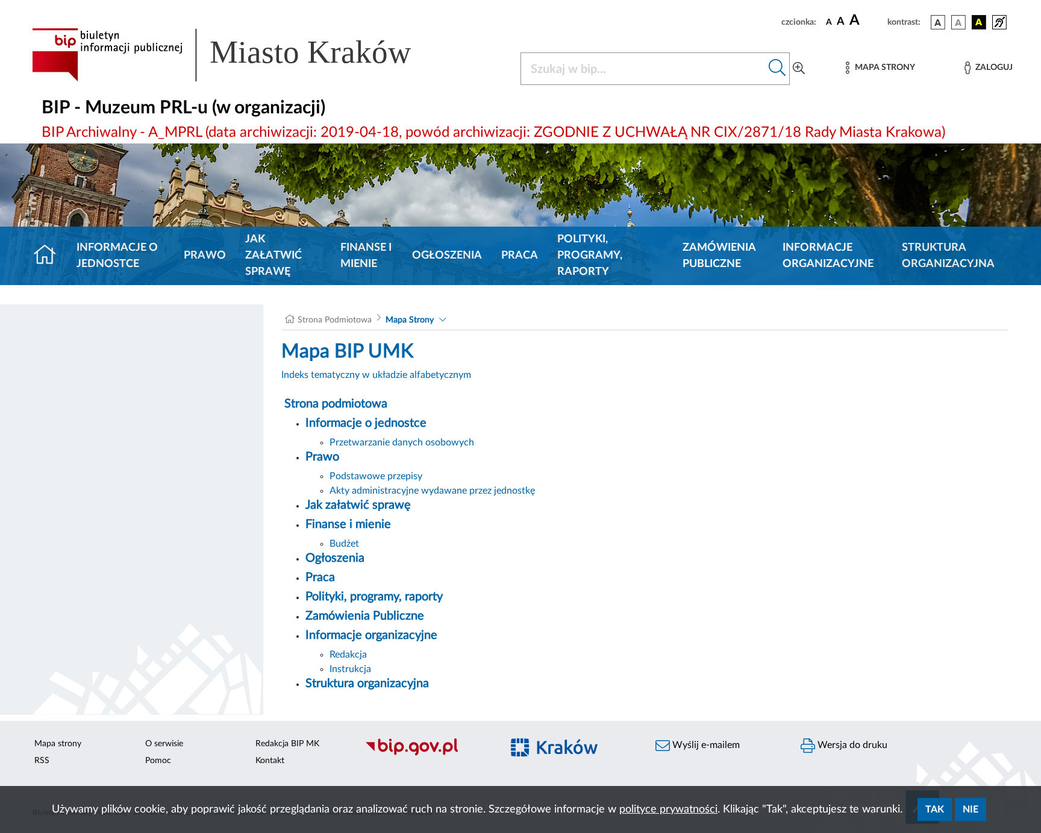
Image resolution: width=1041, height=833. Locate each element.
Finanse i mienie (366, 255)
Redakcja (348, 654)
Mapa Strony (410, 320)
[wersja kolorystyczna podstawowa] (938, 22)
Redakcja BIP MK (287, 744)
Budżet (344, 544)
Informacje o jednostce (117, 255)
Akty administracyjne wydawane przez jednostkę (432, 490)
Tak (934, 809)
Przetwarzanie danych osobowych (402, 442)
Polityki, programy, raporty (589, 255)
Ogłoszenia (447, 255)
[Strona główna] (50, 256)
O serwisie (164, 744)
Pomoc (158, 760)
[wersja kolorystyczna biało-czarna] (958, 22)
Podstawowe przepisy (376, 476)
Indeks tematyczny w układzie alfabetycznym (376, 375)
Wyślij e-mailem (705, 745)
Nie (970, 809)
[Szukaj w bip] (777, 68)
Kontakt (269, 760)
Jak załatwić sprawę (273, 255)
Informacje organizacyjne (828, 255)
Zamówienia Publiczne (719, 255)
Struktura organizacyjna (948, 255)
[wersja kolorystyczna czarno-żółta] (979, 22)
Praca (519, 255)
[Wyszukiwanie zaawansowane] (799, 69)
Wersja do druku (851, 745)
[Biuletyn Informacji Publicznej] (427, 754)
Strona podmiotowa (335, 404)
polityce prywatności (668, 809)
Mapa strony (57, 744)
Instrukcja (350, 669)
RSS (41, 760)
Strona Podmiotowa (335, 320)
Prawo (205, 255)
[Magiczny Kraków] (572, 754)
